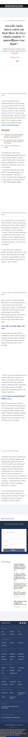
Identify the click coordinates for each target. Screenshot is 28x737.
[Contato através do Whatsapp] (18, 623)
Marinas (3, 656)
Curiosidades (17, 591)
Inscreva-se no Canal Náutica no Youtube (12, 146)
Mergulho (12, 670)
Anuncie (3, 697)
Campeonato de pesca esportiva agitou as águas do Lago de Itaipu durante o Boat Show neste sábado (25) (14, 136)
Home (4, 20)
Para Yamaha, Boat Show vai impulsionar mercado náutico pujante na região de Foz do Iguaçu (14, 141)
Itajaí (19, 681)
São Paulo (3, 681)
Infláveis (12, 631)
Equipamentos (6, 639)
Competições (17, 607)
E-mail (5, 545)
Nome (5, 541)
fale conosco (20, 724)
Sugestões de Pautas (13, 697)
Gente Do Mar (17, 596)
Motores (12, 642)
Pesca (2, 673)
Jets (19, 631)
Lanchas (3, 634)
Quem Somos (4, 692)
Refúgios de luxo (13, 673)
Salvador (20, 684)
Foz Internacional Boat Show (16, 20)
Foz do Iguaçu (4, 684)
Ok (7, 736)
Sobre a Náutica (7, 689)
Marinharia (12, 656)
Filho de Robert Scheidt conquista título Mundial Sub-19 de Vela (20, 602)
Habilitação (12, 654)
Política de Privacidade (13, 736)
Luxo (2, 670)
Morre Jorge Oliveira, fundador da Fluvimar (20, 593)
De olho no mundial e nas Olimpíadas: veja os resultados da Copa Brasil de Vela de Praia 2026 (20, 577)
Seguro (11, 659)
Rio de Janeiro (13, 681)
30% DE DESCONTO (18, 6)
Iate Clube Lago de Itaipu (12, 182)
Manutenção (21, 654)
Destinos (3, 667)
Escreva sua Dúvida (9, 532)
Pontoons (12, 634)
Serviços (4, 650)
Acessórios (3, 642)
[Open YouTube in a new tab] (17, 61)
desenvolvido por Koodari (14, 727)
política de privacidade (10, 724)
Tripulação (20, 659)
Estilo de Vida (6, 664)
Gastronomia (21, 667)
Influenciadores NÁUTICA (21, 693)
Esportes (12, 667)
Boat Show (5, 678)
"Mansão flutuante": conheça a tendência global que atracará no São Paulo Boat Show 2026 (20, 567)
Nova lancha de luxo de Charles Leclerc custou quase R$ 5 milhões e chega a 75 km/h (20, 586)
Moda (19, 670)
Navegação (20, 642)
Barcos (15, 572)
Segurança (3, 645)
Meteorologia (21, 656)
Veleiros (20, 634)
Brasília (11, 684)
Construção (4, 654)
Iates (2, 631)
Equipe (11, 692)
